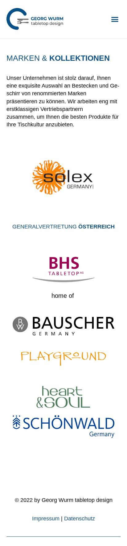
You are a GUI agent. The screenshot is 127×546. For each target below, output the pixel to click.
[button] (115, 19)
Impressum (45, 518)
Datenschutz (79, 518)
